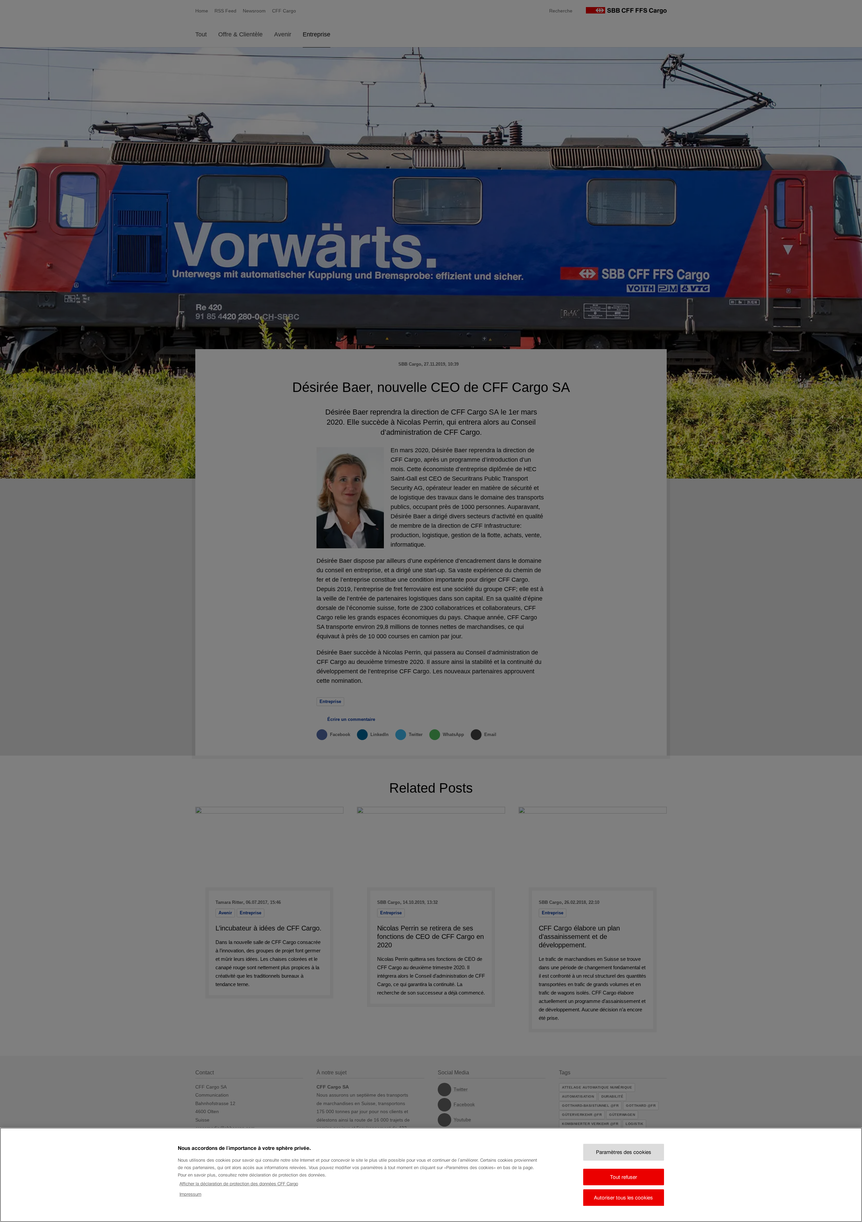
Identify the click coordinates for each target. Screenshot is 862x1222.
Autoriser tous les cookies (623, 1197)
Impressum (190, 1193)
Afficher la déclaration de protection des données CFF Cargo (238, 1183)
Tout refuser (623, 1177)
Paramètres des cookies (623, 1152)
